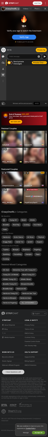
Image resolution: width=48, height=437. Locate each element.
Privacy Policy (29, 325)
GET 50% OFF (16, 122)
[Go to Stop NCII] (15, 411)
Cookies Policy (30, 337)
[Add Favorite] (3, 50)
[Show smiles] (38, 56)
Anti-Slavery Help (30, 345)
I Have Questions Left (13, 372)
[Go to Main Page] (14, 3)
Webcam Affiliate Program (11, 365)
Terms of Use (29, 329)
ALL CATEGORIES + (29, 303)
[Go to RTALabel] (4, 405)
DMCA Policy (29, 333)
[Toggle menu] (2, 3)
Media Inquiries (10, 337)
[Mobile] (4, 220)
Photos (39, 9)
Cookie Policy (30, 428)
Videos (27, 9)
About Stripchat (9, 325)
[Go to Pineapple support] (3, 411)
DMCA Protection (30, 365)
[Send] (44, 56)
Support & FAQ (30, 357)
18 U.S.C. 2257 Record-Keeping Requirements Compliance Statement (21, 420)
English (37, 313)
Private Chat (38, 63)
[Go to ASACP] (13, 405)
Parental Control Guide (32, 341)
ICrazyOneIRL (7, 212)
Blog (6, 329)
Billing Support (30, 361)
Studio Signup (7, 361)
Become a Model (8, 357)
